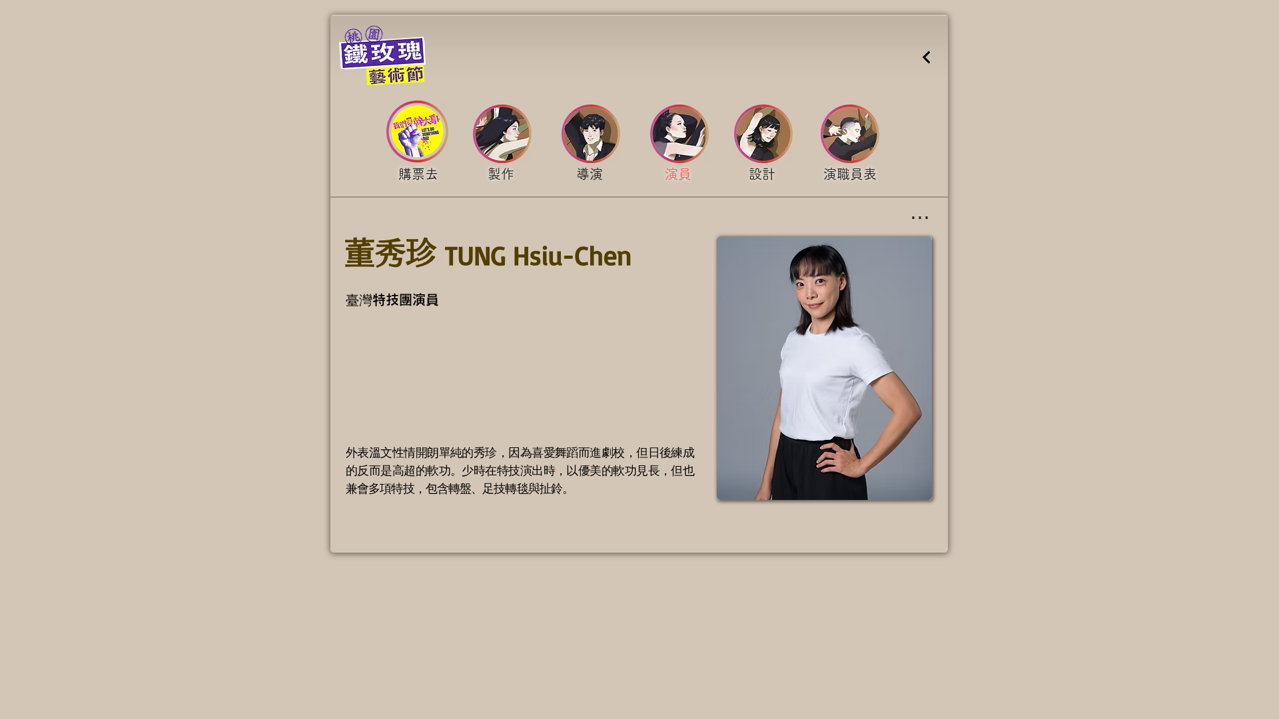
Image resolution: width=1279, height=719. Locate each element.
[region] (418, 176)
